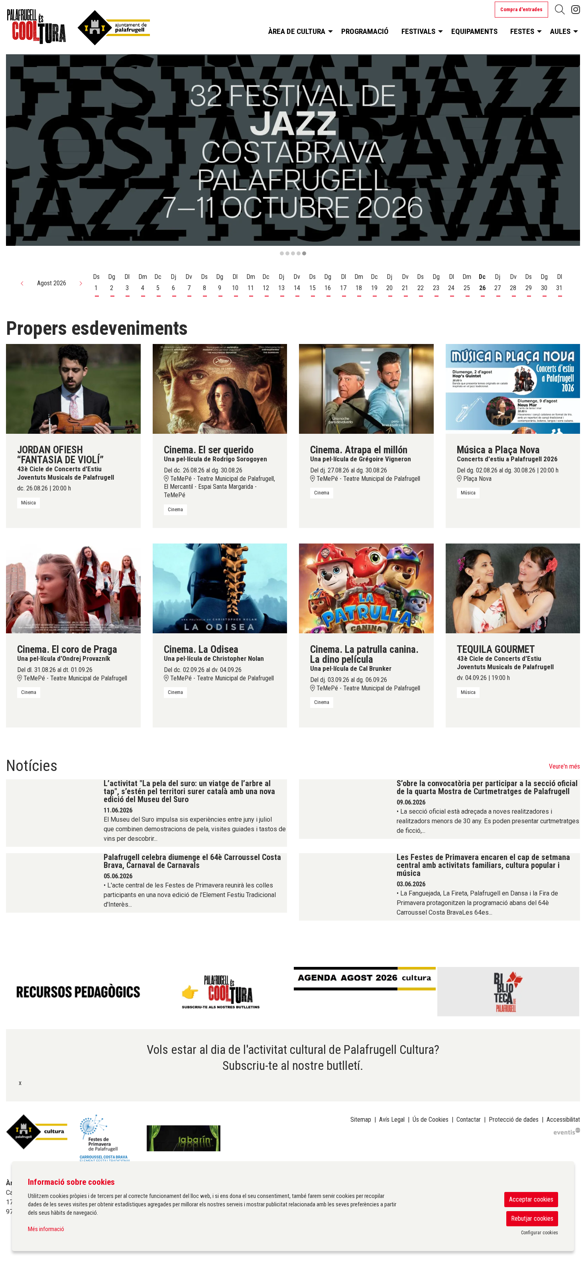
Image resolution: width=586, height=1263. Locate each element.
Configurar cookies (539, 1232)
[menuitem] (575, 10)
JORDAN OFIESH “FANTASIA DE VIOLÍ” (60, 455)
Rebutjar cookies (532, 1218)
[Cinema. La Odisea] (220, 588)
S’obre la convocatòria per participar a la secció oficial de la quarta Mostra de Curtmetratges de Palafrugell (487, 787)
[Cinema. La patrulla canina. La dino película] (366, 588)
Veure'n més (564, 766)
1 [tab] (282, 253)
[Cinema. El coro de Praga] (73, 588)
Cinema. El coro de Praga (67, 649)
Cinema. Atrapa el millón (358, 450)
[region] (293, 155)
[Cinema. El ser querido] (220, 388)
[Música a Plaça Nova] (513, 388)
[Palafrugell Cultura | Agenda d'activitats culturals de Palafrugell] (97, 29)
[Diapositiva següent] (569, 155)
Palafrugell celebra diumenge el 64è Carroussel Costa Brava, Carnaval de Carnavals (192, 861)
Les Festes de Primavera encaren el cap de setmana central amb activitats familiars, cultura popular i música (483, 865)
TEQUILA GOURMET (496, 649)
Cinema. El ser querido (209, 450)
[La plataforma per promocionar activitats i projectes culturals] (567, 1131)
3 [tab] (293, 253)
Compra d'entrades (521, 9)
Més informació (46, 1229)
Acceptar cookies (531, 1199)
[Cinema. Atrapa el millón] (366, 388)
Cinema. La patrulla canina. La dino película (364, 654)
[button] (22, 283)
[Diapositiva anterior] (17, 155)
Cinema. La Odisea (201, 649)
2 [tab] (287, 253)
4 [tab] (299, 253)
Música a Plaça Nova (498, 450)
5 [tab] (304, 253)
